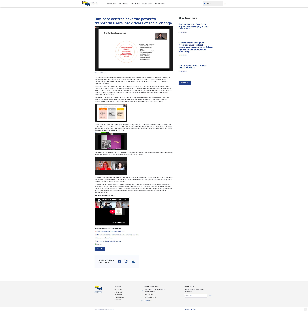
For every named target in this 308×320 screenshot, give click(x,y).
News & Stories (119, 297)
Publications (159, 3)
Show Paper (183, 32)
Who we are (118, 289)
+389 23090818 (149, 294)
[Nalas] (90, 3)
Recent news (146, 3)
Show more (185, 82)
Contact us (118, 300)
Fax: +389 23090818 (150, 297)
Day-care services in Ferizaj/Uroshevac (108, 241)
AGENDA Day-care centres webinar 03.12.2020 (110, 231)
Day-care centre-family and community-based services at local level (117, 235)
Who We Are (111, 3)
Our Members (123, 3)
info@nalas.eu (148, 300)
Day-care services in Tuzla (104, 238)
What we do (118, 294)
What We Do (135, 3)
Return (99, 248)
